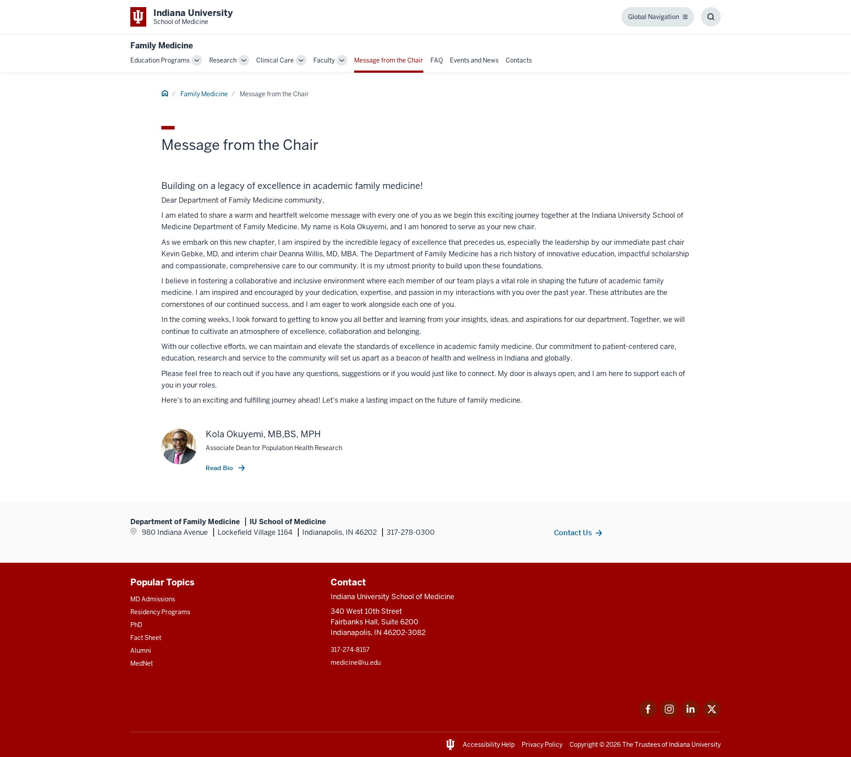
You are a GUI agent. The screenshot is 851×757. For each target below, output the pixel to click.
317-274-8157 (350, 650)
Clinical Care (275, 60)
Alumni (140, 651)
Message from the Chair (388, 60)
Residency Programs (160, 612)
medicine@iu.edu (356, 663)
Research (223, 60)
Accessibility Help (489, 745)
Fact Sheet (145, 638)
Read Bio (220, 468)
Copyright (584, 745)
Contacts (519, 60)
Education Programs (160, 60)
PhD (136, 625)
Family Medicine (161, 45)
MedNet (141, 663)
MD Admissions (152, 599)
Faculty (324, 60)
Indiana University (695, 745)
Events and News (474, 60)
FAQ (436, 60)
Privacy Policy (542, 745)
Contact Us (573, 532)
